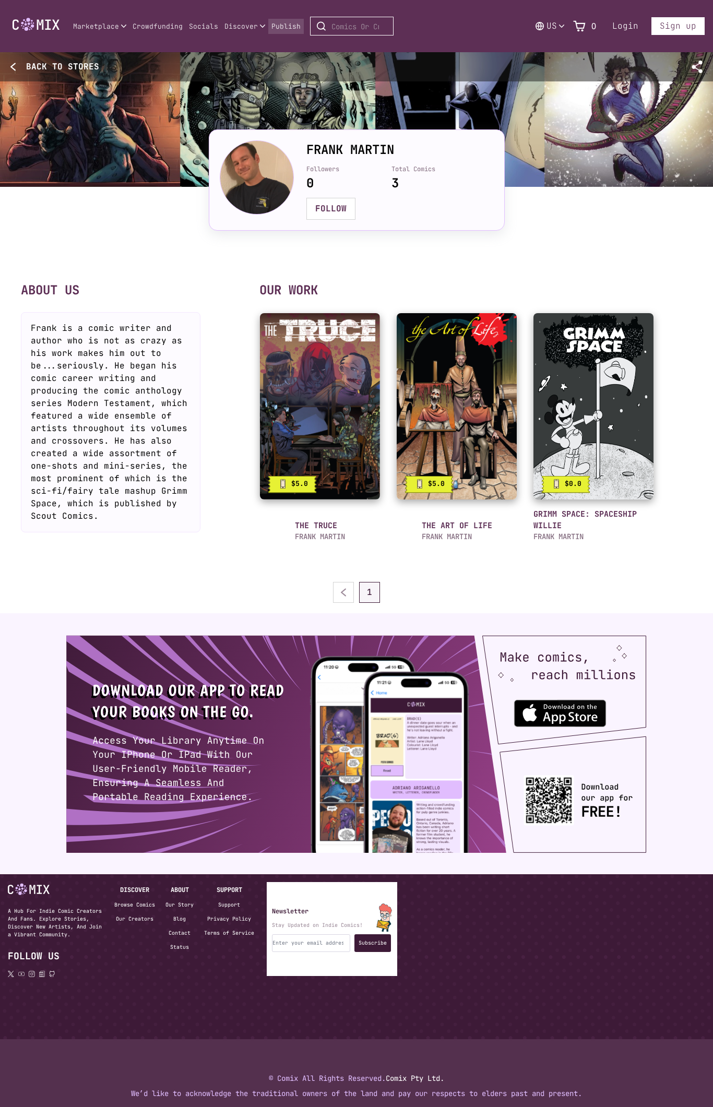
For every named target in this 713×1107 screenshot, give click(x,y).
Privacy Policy (229, 918)
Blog (179, 918)
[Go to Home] (36, 24)
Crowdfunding (158, 26)
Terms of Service (229, 933)
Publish (286, 26)
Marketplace (96, 26)
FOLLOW (331, 208)
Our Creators (134, 918)
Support (229, 904)
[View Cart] (579, 26)
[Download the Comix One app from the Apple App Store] (563, 708)
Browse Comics (134, 904)
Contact (180, 933)
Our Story (179, 904)
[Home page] (36, 33)
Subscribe (373, 942)
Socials (203, 26)
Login (625, 25)
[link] (320, 406)
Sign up (678, 25)
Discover (241, 26)
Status (179, 947)
